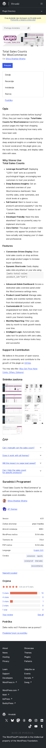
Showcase (29, 648)
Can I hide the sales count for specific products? (14, 471)
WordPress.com (10, 690)
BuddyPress (9, 703)
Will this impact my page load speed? (19, 463)
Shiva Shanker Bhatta (15, 58)
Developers (7, 678)
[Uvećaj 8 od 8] (40, 416)
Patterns (28, 661)
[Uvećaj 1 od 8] (19, 387)
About (5, 648)
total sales (39, 561)
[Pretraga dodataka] (28, 28)
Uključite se (29, 669)
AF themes (12, 509)
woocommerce (37, 566)
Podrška (9, 100)
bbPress (7, 699)
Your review (7, 614)
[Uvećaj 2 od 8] (19, 397)
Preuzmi (7, 65)
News (5, 652)
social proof (28, 561)
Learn (4, 669)
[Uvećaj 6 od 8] (40, 387)
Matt (5, 694)
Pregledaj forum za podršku (14, 633)
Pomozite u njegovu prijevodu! (23, 20)
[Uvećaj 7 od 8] (40, 397)
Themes (28, 652)
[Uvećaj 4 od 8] (19, 419)
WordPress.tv (9, 682)
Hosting (5, 657)
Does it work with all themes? (15, 455)
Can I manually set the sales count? (18, 448)
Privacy (5, 661)
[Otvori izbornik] (42, 3)
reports (40, 556)
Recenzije (9, 81)
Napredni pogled (9, 573)
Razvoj (8, 94)
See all (41, 614)
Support (6, 673)
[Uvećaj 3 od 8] (19, 408)
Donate (28, 678)
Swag (28, 682)
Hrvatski (12, 714)
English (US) (39, 550)
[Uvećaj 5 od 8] (19, 429)
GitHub (27, 363)
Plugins (27, 657)
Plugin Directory (8, 11)
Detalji (8, 75)
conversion (31, 556)
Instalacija (9, 87)
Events (27, 673)
